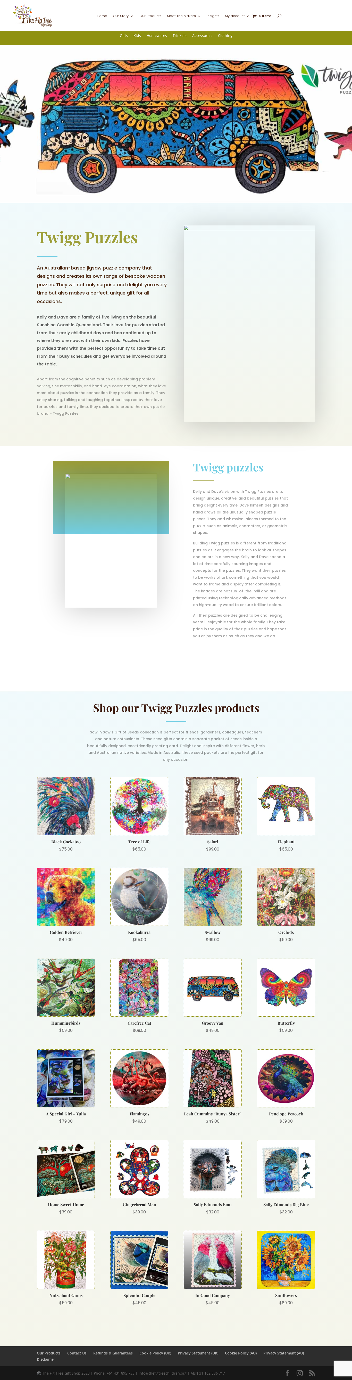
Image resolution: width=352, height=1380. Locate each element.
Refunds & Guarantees (113, 1353)
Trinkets (180, 36)
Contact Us (77, 1353)
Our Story (121, 16)
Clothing (225, 36)
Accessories (202, 36)
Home (102, 16)
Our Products (150, 16)
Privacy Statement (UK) (198, 1353)
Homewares (157, 36)
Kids (137, 36)
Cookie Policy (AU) (241, 1353)
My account (235, 16)
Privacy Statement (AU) (283, 1353)
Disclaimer (46, 1359)
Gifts (124, 36)
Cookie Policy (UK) (155, 1353)
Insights (213, 16)
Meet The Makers (181, 16)
